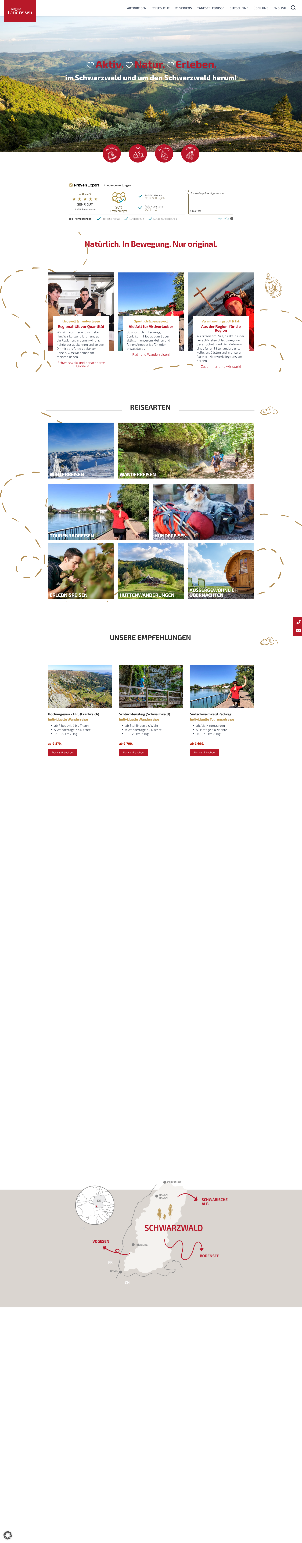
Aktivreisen (136, 8)
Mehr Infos (223, 218)
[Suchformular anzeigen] (293, 8)
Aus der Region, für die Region (221, 328)
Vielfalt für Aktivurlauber (151, 326)
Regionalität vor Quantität (81, 326)
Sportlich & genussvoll (151, 321)
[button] (7, 1535)
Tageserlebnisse (210, 8)
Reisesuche (161, 8)
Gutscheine (238, 8)
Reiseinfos (183, 8)
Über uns (260, 8)
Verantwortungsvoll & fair (221, 321)
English (280, 8)
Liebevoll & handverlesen (81, 321)
